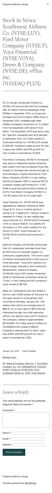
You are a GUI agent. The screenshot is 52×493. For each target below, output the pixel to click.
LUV (19, 366)
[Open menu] (47, 4)
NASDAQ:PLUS (29, 366)
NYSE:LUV (15, 370)
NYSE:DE (41, 366)
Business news (9, 357)
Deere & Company (15, 363)
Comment (9, 410)
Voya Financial (38, 373)
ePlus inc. (29, 363)
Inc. (14, 366)
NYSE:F (6, 370)
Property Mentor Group (15, 4)
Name (7, 433)
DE (4, 363)
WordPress (30, 483)
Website (7, 444)
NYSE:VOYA (27, 370)
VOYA (27, 373)
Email (6, 438)
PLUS (36, 370)
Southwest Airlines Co (13, 373)
